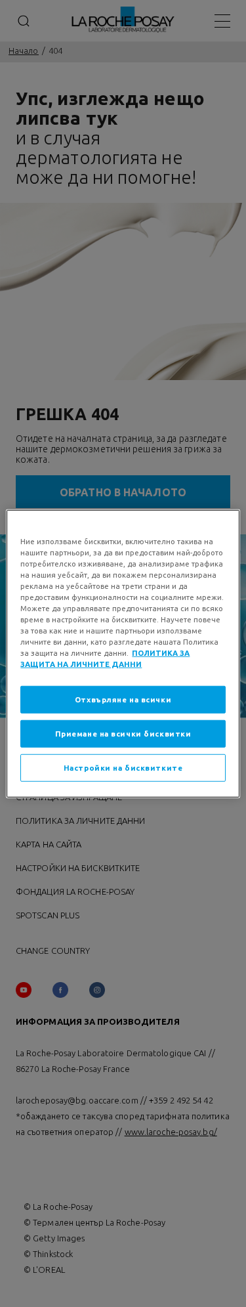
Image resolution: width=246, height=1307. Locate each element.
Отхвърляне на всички (123, 699)
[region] (122, 653)
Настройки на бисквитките (123, 767)
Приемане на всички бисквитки (123, 733)
